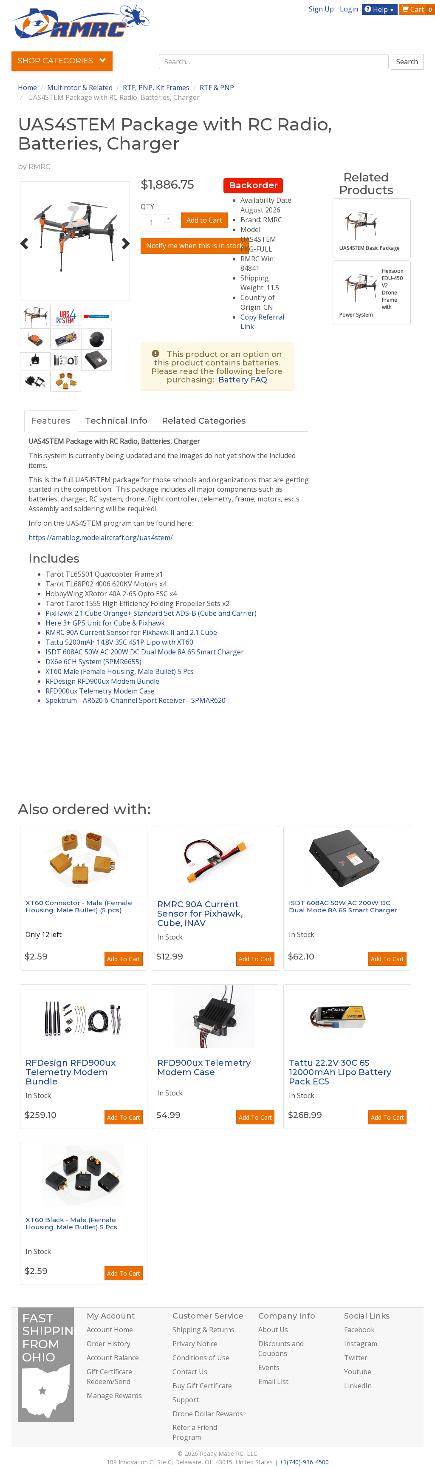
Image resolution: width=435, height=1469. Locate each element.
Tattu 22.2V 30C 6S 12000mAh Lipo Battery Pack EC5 (340, 1072)
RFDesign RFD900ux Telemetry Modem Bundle (70, 1072)
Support (185, 1399)
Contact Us (189, 1371)
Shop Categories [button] (56, 60)
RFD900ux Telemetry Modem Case (100, 691)
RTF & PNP (217, 87)
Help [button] (382, 9)
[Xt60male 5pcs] (83, 858)
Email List (273, 1381)
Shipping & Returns (203, 1329)
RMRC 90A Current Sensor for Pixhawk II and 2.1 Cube (131, 632)
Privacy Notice (195, 1343)
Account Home (110, 1329)
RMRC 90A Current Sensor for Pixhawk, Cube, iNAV (200, 913)
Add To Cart (123, 959)
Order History (108, 1343)
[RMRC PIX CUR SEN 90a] (215, 858)
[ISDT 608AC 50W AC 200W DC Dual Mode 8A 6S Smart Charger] (347, 858)
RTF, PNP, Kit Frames (156, 87)
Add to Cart (204, 220)
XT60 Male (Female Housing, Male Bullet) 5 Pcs (119, 671)
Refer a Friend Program (194, 1432)
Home (27, 87)
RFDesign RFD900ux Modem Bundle (102, 681)
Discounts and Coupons (281, 1348)
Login (349, 9)
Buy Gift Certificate (202, 1385)
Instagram (360, 1343)
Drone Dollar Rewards (207, 1413)
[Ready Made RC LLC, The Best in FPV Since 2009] (80, 20)
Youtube (357, 1371)
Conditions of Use (200, 1357)
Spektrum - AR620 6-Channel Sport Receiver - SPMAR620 (135, 700)
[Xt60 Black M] (83, 1175)
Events (269, 1367)
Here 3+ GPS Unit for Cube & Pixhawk (105, 623)
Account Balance (113, 1357)
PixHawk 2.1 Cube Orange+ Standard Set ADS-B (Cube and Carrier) (151, 613)
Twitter (355, 1357)
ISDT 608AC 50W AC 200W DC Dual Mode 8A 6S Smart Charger (144, 652)
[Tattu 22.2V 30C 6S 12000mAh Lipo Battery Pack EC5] (347, 1016)
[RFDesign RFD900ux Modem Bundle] (83, 1016)
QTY (147, 206)
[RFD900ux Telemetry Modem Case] (215, 1016)
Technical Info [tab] (116, 421)
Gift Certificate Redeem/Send (109, 1376)
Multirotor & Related (80, 87)
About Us (273, 1329)
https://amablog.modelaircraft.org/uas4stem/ (100, 537)
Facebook (359, 1329)
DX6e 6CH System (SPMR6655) (93, 661)
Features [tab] (51, 421)
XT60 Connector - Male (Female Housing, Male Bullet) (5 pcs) (78, 906)
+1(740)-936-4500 (304, 1462)
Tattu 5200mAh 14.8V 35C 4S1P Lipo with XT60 (119, 642)
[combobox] (274, 61)
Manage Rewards (114, 1395)
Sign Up (321, 9)
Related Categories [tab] (204, 421)
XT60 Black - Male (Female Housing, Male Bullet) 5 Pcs (71, 1223)
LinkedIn (358, 1385)
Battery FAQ (242, 380)
